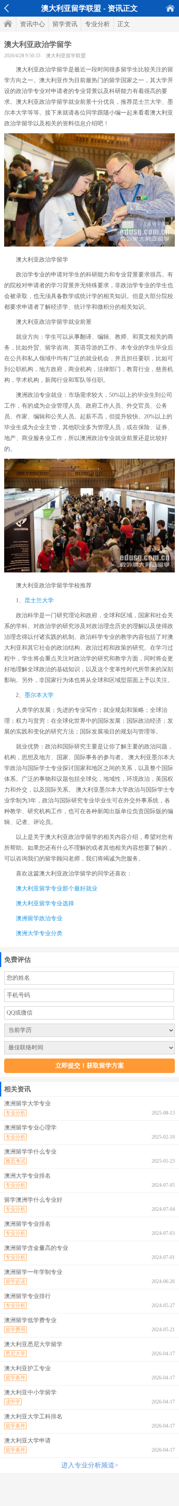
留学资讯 (64, 24)
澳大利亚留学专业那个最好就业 (56, 888)
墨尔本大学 (39, 695)
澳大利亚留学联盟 (66, 56)
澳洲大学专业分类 (39, 933)
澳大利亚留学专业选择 (45, 903)
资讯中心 (32, 24)
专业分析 (97, 24)
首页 (170, 8)
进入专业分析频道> (89, 1465)
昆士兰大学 (39, 600)
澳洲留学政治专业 (39, 918)
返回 (6, 8)
